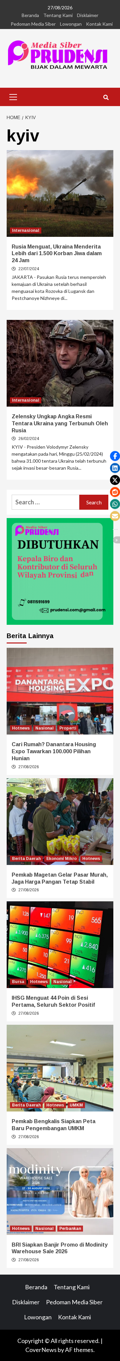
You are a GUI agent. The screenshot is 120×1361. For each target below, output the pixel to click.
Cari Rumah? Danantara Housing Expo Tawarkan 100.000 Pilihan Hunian (54, 751)
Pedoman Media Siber (33, 24)
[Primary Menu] (13, 96)
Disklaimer (87, 15)
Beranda (30, 15)
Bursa (18, 981)
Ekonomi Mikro (61, 858)
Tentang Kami (58, 15)
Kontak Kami (99, 24)
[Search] (106, 97)
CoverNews (41, 1349)
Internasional (25, 230)
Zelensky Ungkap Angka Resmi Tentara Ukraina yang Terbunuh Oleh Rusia (60, 423)
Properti (67, 728)
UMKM (76, 1105)
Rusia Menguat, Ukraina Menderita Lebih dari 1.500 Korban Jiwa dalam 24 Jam (57, 254)
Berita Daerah (26, 858)
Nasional (44, 728)
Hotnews (21, 728)
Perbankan (70, 1228)
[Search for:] (45, 502)
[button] (115, 456)
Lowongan (71, 24)
